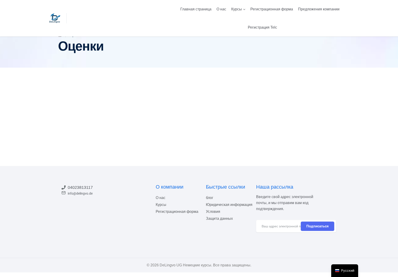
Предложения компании (318, 9)
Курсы (236, 9)
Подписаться (317, 226)
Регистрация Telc (262, 27)
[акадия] (55, 18)
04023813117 (80, 187)
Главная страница (195, 9)
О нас (221, 9)
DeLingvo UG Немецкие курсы (185, 265)
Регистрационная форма (271, 9)
